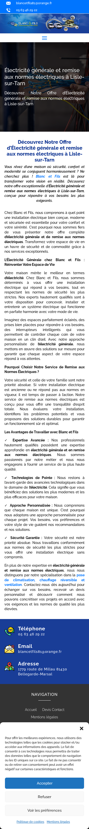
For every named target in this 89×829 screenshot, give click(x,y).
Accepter (44, 783)
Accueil (31, 710)
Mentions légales (58, 822)
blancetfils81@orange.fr (34, 3)
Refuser (44, 797)
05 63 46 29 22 (26, 10)
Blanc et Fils (48, 176)
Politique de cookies (30, 822)
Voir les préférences (44, 810)
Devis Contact (53, 710)
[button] (81, 728)
